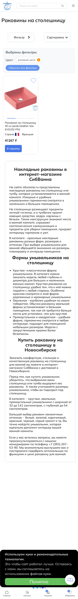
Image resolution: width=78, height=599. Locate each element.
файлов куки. (41, 574)
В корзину (13, 148)
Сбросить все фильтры (23, 67)
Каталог (73, 6)
